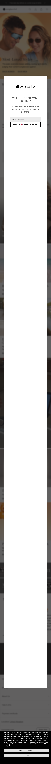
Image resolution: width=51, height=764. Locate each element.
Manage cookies (27, 760)
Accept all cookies (26, 750)
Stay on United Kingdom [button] (25, 125)
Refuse (26, 755)
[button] (42, 80)
